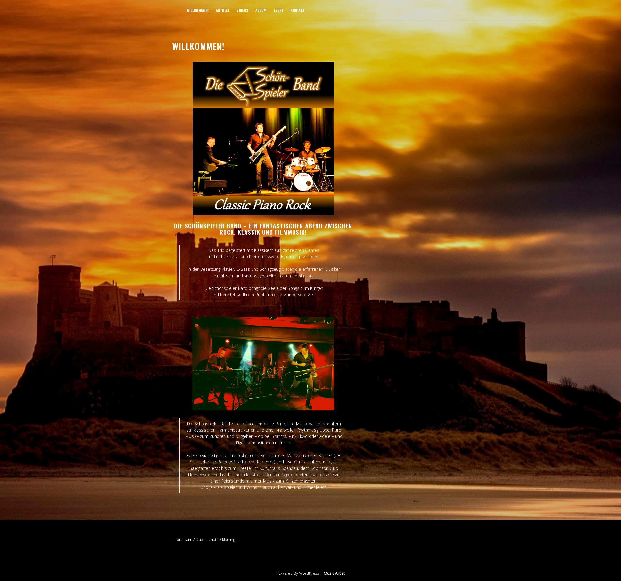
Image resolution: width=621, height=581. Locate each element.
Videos (242, 10)
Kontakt (298, 10)
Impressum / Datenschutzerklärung (203, 539)
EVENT (279, 10)
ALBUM (261, 10)
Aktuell (222, 10)
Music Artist (334, 573)
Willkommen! (198, 10)
